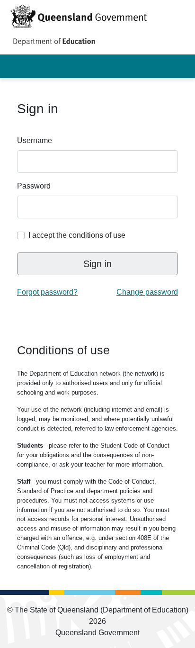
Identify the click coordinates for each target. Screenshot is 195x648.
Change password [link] (147, 292)
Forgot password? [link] (47, 292)
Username (34, 140)
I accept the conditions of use (76, 235)
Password (34, 186)
